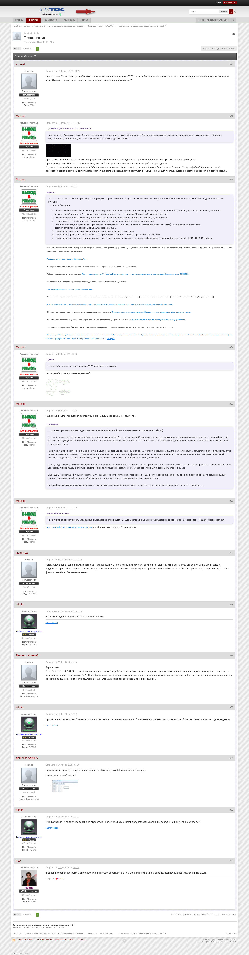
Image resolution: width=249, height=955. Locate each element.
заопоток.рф (52, 622)
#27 (231, 553)
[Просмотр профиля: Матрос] (29, 133)
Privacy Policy (231, 934)
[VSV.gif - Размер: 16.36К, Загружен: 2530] (58, 150)
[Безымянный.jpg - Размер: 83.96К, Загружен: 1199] (65, 786)
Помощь (81, 940)
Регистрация (229, 3)
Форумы (33, 20)
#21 (231, 64)
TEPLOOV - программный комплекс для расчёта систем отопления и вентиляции (48, 934)
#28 (231, 604)
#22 (231, 116)
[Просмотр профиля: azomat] (29, 81)
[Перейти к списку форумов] (55, 11)
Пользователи (51, 20)
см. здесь (111, 339)
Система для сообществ (214, 940)
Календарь (69, 20)
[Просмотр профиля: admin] (29, 621)
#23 (231, 179)
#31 (231, 758)
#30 (231, 707)
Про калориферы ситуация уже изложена (69, 527)
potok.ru (19, 20)
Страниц (27, 49)
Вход (218, 3)
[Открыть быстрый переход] (233, 20)
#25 (231, 404)
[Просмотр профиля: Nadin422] (29, 570)
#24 (231, 347)
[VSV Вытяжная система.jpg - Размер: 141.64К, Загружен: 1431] (58, 387)
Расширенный (235, 11)
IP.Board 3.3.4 (231, 940)
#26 (231, 501)
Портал (84, 20)
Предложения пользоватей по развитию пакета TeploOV (142, 934)
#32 (231, 810)
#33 (231, 861)
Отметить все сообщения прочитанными (55, 940)
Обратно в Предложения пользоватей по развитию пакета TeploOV (204, 914)
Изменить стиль (25, 940)
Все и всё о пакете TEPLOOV (100, 934)
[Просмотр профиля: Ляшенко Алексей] (29, 672)
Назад (17, 49)
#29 (231, 655)
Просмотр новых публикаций (213, 20)
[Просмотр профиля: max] (29, 878)
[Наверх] (124, 941)
